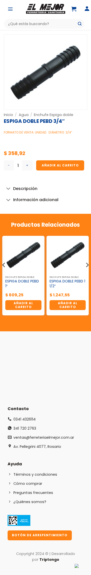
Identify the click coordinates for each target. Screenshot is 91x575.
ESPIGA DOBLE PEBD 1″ (22, 283)
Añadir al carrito (60, 165)
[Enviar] (80, 24)
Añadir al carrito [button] (23, 305)
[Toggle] (8, 189)
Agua (24, 114)
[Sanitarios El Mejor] (45, 9)
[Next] (87, 275)
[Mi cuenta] (87, 9)
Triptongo (49, 559)
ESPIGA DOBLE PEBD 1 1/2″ (67, 283)
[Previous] (4, 275)
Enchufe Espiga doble (53, 114)
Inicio (8, 114)
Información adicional (35, 200)
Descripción (25, 188)
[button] (10, 9)
